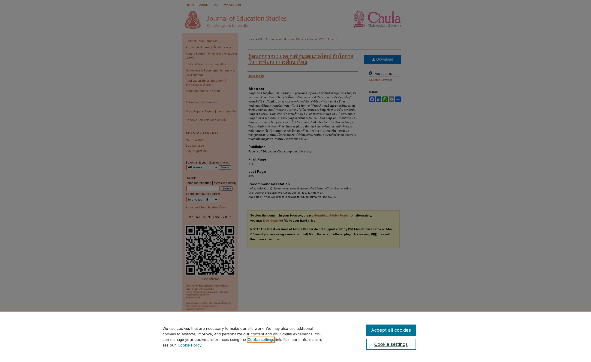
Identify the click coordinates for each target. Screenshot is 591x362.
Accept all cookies (391, 330)
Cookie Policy (190, 345)
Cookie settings (261, 339)
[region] (295, 336)
